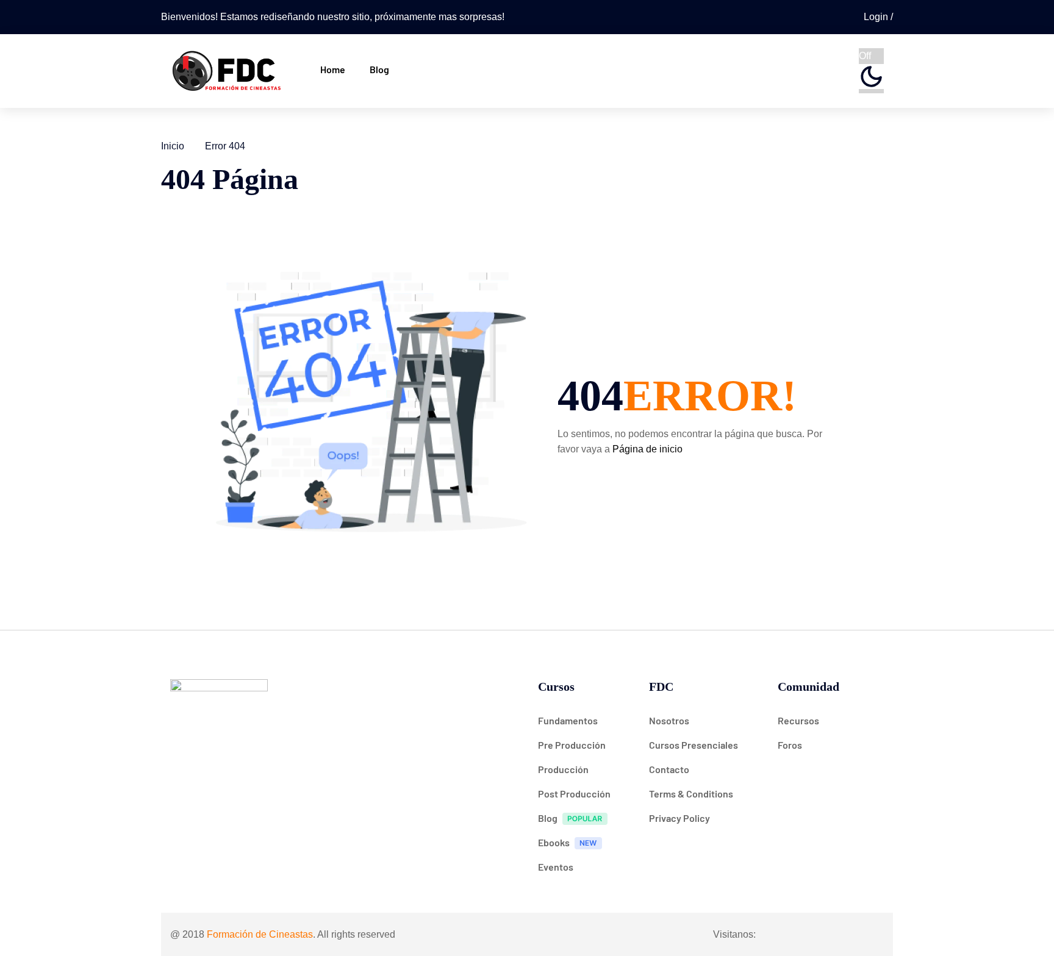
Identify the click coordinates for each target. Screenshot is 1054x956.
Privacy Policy (679, 818)
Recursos (798, 720)
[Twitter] (826, 934)
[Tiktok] (849, 934)
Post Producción (574, 793)
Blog (379, 69)
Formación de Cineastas (260, 934)
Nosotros (669, 720)
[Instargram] (802, 934)
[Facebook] (778, 934)
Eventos (555, 866)
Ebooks (554, 842)
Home (332, 69)
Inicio (172, 146)
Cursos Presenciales (693, 745)
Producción (563, 769)
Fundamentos (568, 720)
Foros (790, 745)
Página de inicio (647, 449)
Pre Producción (572, 745)
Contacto (669, 769)
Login (877, 17)
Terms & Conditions (691, 793)
